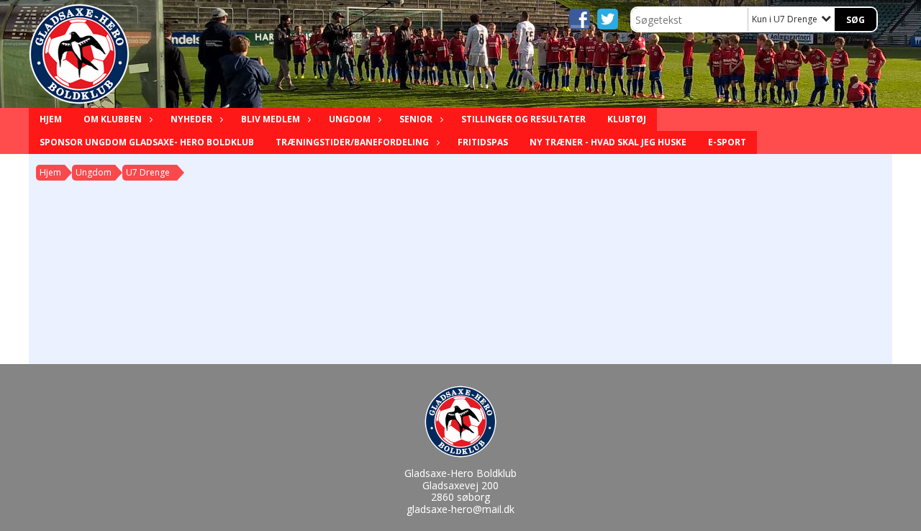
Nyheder (191, 119)
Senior (415, 119)
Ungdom (350, 119)
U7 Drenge (148, 172)
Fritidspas (483, 142)
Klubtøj (626, 119)
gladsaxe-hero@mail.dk (460, 509)
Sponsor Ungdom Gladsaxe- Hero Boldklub (147, 142)
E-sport (727, 142)
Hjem (51, 119)
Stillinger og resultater (523, 119)
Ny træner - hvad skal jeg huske (608, 142)
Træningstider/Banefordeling (352, 142)
